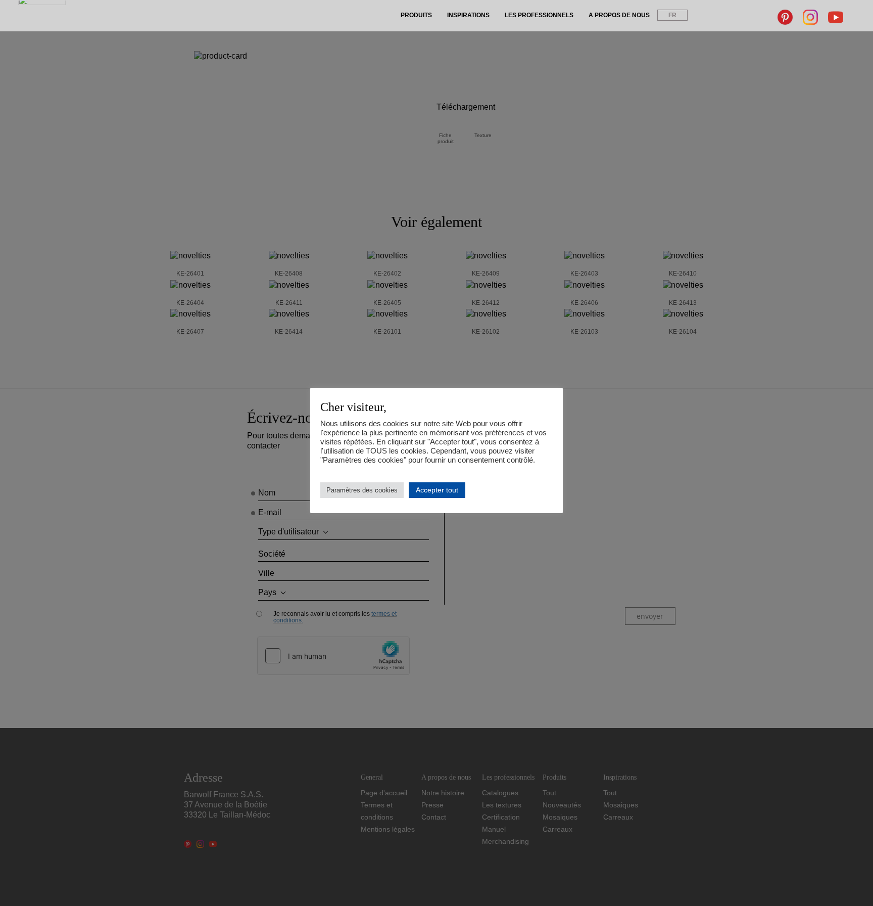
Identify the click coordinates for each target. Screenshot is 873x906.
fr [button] (672, 15)
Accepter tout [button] (437, 490)
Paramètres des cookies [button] (362, 490)
